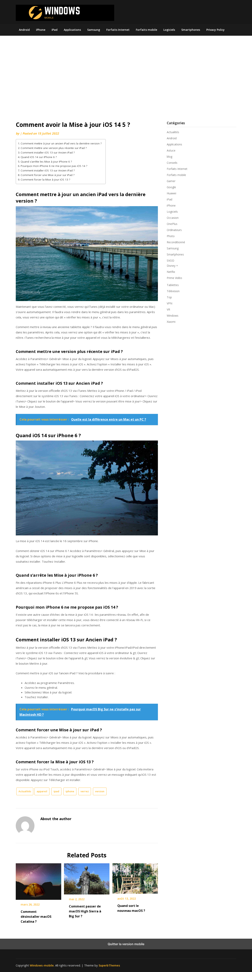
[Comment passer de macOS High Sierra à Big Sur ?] (86, 877)
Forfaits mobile (146, 30)
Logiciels (169, 30)
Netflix (171, 272)
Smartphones (190, 30)
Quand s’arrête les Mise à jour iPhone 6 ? (46, 161)
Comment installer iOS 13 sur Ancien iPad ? (48, 152)
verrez (85, 791)
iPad (54, 30)
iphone (70, 791)
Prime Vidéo (174, 278)
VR (168, 309)
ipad (56, 791)
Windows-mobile (42, 965)
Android (24, 30)
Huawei (171, 193)
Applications (72, 30)
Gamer (171, 181)
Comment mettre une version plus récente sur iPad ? (54, 148)
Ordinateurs (174, 230)
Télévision (173, 291)
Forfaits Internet (118, 30)
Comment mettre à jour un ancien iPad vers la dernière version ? (61, 143)
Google (171, 187)
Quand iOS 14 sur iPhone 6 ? (39, 157)
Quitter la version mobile (126, 944)
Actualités (25, 791)
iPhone (40, 30)
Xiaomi (171, 322)
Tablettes (173, 285)
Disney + (172, 266)
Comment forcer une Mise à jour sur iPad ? (47, 175)
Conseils (172, 163)
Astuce (171, 150)
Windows (172, 315)
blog (169, 156)
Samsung (93, 30)
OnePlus (172, 224)
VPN (169, 303)
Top (169, 297)
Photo (171, 236)
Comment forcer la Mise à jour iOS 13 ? (45, 179)
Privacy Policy (215, 30)
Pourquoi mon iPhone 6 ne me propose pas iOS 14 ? (54, 166)
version (99, 791)
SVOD (170, 260)
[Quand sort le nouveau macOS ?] (135, 877)
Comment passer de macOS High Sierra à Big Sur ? (85, 911)
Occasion (173, 218)
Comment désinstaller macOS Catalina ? (36, 916)
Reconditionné (176, 242)
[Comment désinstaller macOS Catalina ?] (38, 880)
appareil (42, 791)
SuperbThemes (109, 965)
